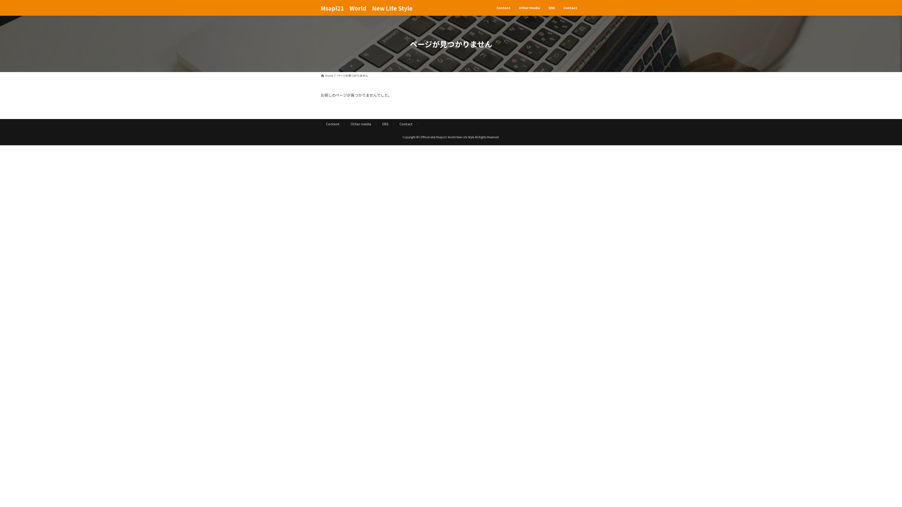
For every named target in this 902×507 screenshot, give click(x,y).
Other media (361, 124)
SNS (385, 124)
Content (333, 124)
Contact (406, 124)
